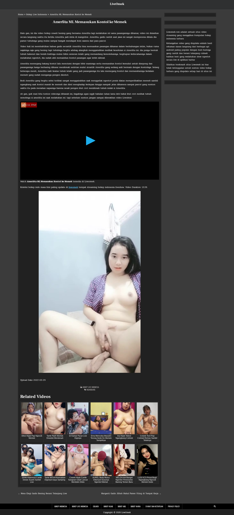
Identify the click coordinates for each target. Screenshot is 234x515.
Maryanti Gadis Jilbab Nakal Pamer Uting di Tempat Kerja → (131, 493)
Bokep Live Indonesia (36, 14)
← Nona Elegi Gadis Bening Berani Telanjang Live (42, 493)
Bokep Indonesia (60, 506)
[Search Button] (214, 506)
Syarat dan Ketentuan (154, 506)
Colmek (96, 506)
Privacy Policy (174, 506)
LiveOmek (117, 4)
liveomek (73, 187)
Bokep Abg (122, 506)
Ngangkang (91, 389)
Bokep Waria (136, 506)
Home (20, 14)
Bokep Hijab (108, 506)
